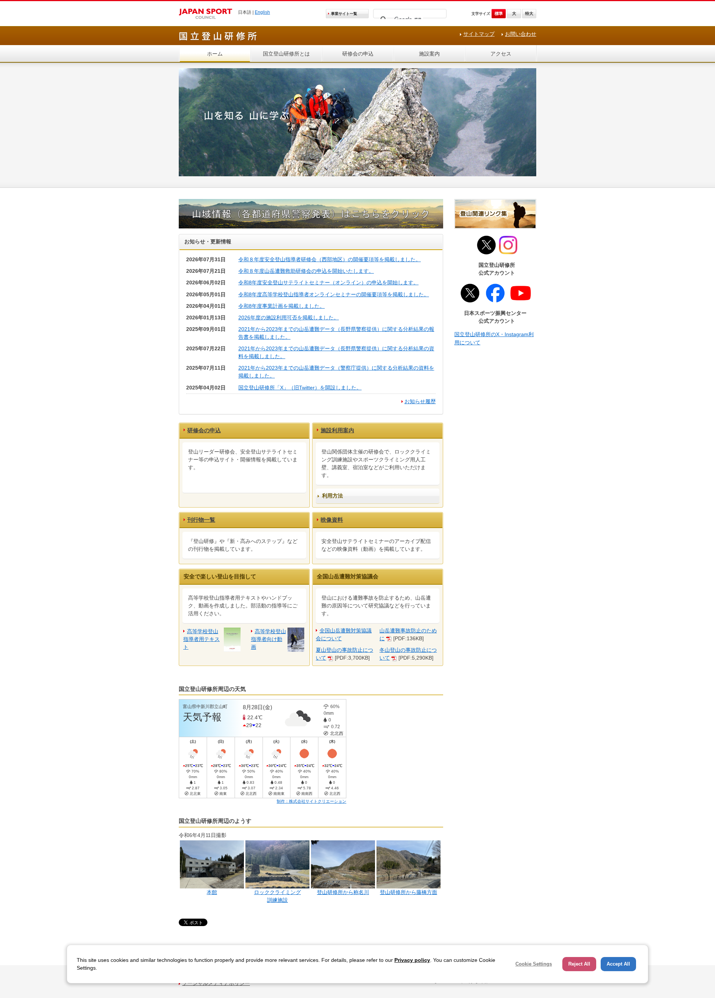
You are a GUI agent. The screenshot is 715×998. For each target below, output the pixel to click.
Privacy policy (412, 960)
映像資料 (332, 520)
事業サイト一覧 (344, 14)
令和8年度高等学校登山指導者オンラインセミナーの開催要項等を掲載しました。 (333, 294)
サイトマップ (479, 34)
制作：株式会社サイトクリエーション (311, 801)
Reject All (579, 964)
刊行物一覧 (201, 520)
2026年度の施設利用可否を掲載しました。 (288, 317)
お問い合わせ (520, 34)
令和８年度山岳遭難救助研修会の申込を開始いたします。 (306, 271)
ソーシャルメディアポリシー (216, 983)
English (262, 12)
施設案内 (429, 54)
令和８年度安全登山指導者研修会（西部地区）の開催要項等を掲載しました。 (329, 259)
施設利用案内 (337, 430)
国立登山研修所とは (286, 54)
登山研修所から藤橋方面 (408, 892)
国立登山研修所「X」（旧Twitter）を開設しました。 (300, 388)
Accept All (618, 964)
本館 (212, 892)
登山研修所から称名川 (343, 892)
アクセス (500, 54)
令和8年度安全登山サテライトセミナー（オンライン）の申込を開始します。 (328, 282)
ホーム (215, 54)
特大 (529, 13)
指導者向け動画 (268, 639)
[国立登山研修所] (218, 39)
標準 (499, 13)
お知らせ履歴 (420, 401)
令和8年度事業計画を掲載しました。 (281, 306)
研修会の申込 (358, 54)
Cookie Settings (533, 964)
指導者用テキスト (201, 639)
